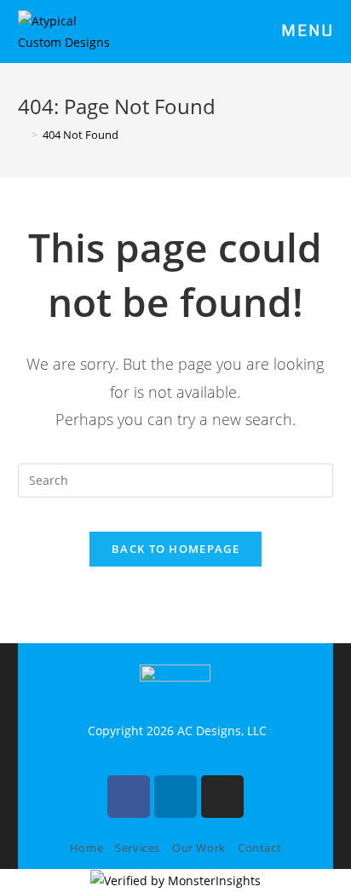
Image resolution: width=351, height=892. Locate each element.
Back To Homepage (175, 548)
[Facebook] (128, 796)
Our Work (199, 847)
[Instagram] (222, 796)
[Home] (22, 134)
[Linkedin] (175, 796)
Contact (259, 847)
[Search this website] (176, 478)
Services (137, 847)
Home (86, 847)
